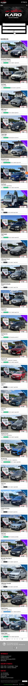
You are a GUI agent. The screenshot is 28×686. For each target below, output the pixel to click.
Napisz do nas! (11, 684)
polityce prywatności (14, 682)
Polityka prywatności (6, 656)
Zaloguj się (24, 2)
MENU (2, 5)
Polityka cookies (5, 657)
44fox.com (22, 684)
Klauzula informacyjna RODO (8, 659)
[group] (14, 14)
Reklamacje (3, 660)
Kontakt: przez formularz (7, 677)
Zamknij (24, 681)
